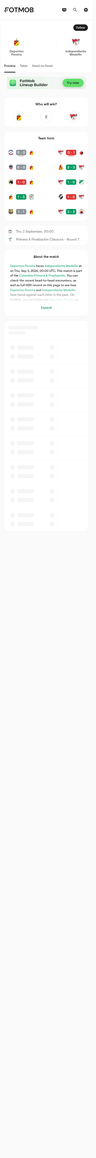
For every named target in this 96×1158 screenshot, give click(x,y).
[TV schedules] (64, 9)
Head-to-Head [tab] (42, 66)
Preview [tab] (10, 66)
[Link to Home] (19, 9)
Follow (80, 27)
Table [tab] (24, 66)
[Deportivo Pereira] (19, 117)
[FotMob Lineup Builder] (46, 83)
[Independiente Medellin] (73, 117)
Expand (46, 307)
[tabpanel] (46, 276)
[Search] (75, 9)
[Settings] (85, 9)
